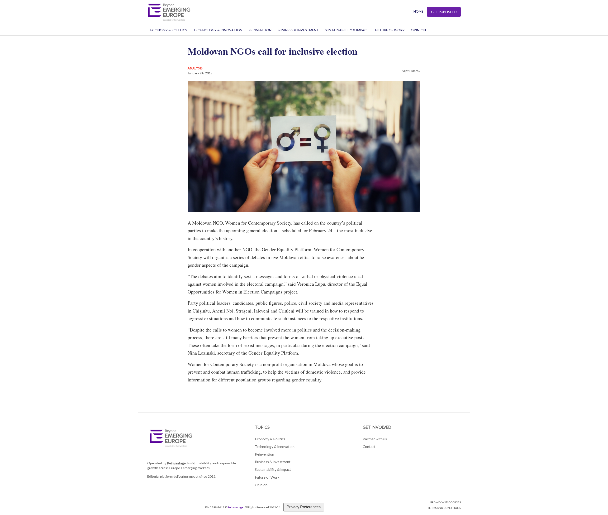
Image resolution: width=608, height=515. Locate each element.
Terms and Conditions (444, 508)
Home (418, 11)
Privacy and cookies (445, 502)
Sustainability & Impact (347, 30)
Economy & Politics (168, 30)
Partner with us (375, 439)
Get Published (444, 12)
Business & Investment (298, 30)
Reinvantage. (176, 463)
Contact (369, 446)
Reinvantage (235, 507)
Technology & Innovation (217, 30)
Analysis (195, 68)
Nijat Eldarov (411, 71)
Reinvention (259, 30)
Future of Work (390, 30)
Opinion (418, 30)
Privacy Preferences (304, 507)
